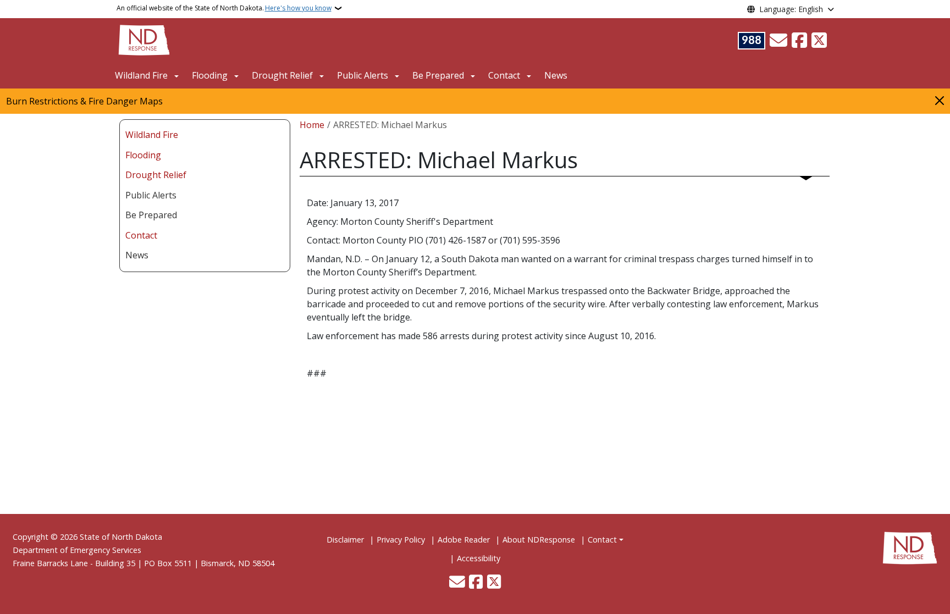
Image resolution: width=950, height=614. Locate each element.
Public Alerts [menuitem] (150, 195)
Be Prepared (438, 75)
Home (312, 125)
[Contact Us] (778, 40)
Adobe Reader (464, 539)
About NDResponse (538, 539)
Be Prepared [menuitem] (151, 215)
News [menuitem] (136, 255)
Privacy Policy (401, 539)
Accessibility (478, 558)
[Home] (144, 39)
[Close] (939, 100)
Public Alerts (362, 75)
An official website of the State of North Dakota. (224, 8)
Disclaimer (345, 539)
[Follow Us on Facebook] (799, 40)
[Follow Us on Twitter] (819, 40)
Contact (602, 539)
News (555, 75)
